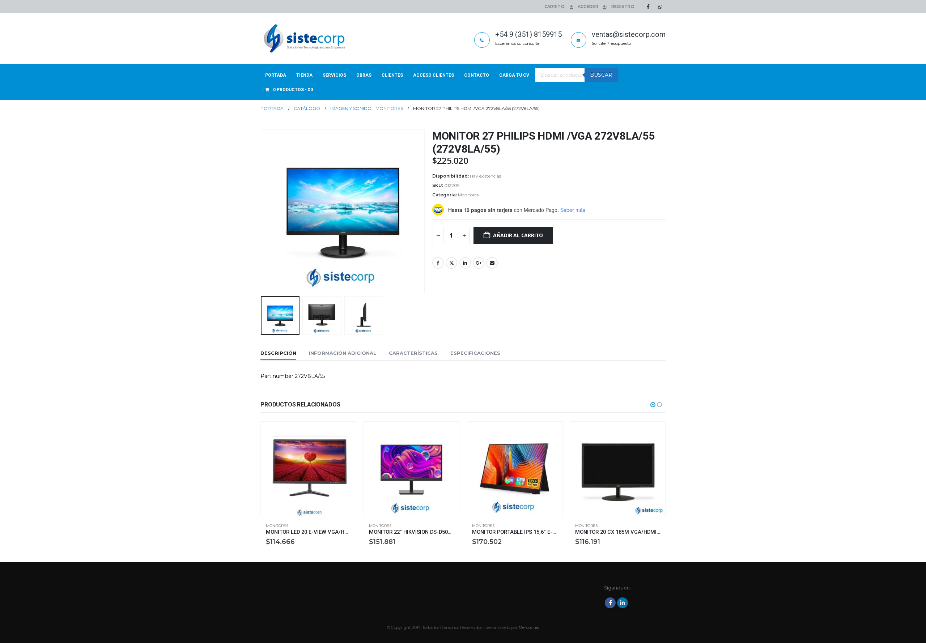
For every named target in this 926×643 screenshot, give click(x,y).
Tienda (304, 75)
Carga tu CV (514, 75)
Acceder (588, 6)
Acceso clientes (433, 75)
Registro (622, 6)
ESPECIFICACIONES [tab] (475, 353)
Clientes (392, 75)
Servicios (334, 75)
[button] (262, 211)
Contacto (476, 75)
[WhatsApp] (660, 6)
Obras (363, 75)
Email (492, 263)
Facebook (438, 263)
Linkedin (622, 602)
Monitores (468, 194)
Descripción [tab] (278, 353)
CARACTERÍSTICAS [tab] (413, 353)
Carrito (554, 6)
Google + (478, 263)
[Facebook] (648, 6)
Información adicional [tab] (342, 353)
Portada (275, 75)
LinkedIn (465, 263)
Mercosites (529, 627)
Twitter (451, 263)
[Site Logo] (305, 38)
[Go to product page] (308, 469)
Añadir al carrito (518, 235)
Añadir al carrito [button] (344, 433)
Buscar (601, 75)
